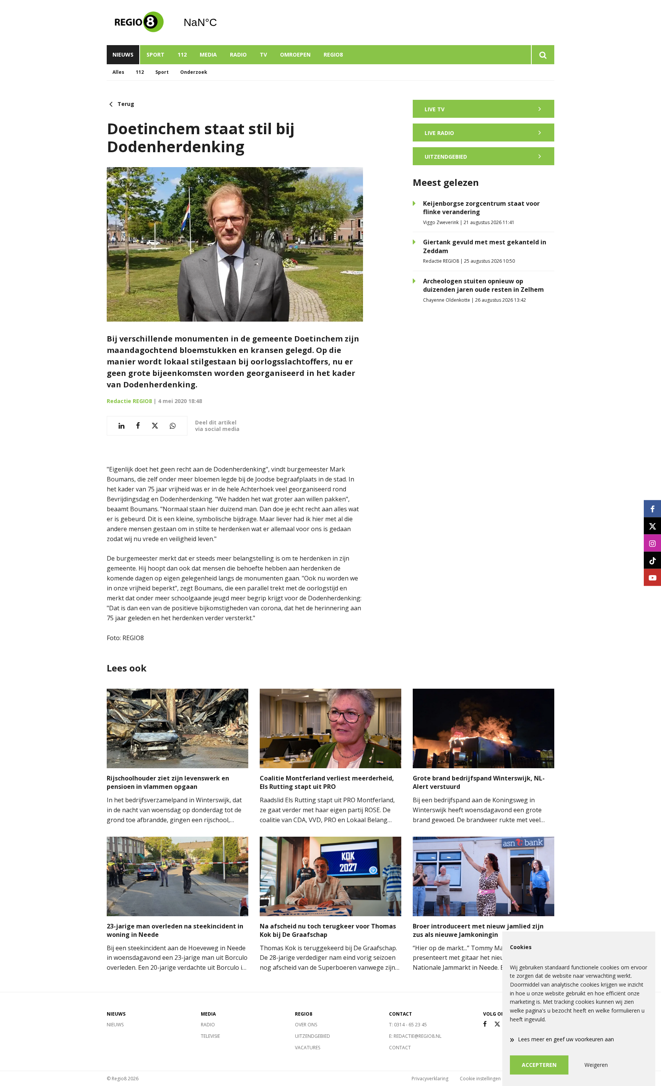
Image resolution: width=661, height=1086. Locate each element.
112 (182, 54)
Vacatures (307, 1047)
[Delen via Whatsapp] (172, 425)
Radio (238, 54)
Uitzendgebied (312, 1036)
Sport (155, 54)
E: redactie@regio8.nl (415, 1036)
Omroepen (295, 54)
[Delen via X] (155, 425)
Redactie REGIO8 (129, 401)
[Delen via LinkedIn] (121, 425)
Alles (118, 72)
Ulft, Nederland (219, 22)
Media (208, 54)
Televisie (210, 1036)
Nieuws (123, 54)
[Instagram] (652, 543)
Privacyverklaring (430, 1078)
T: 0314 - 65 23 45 (408, 1024)
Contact (400, 1047)
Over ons (306, 1024)
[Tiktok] (652, 560)
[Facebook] (485, 1024)
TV (263, 54)
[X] (497, 1024)
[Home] (139, 23)
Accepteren (539, 1064)
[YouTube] (652, 577)
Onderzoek (193, 72)
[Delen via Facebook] (138, 425)
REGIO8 (333, 54)
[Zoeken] (542, 54)
